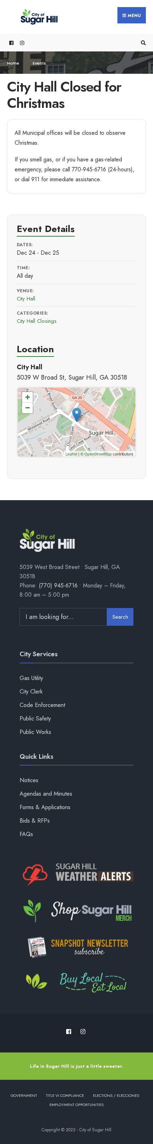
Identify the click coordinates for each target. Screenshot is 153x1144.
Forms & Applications (45, 807)
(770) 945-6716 (58, 585)
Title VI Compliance (65, 1095)
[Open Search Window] (142, 43)
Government (24, 1095)
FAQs (26, 834)
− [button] (27, 407)
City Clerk (31, 691)
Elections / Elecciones (116, 1095)
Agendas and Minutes (46, 794)
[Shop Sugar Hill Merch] (76, 911)
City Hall (26, 299)
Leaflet (71, 454)
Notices (29, 780)
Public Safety (35, 718)
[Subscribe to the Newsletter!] (76, 947)
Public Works (35, 732)
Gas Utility (31, 678)
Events (39, 63)
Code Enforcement (42, 705)
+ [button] (27, 397)
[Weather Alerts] (76, 875)
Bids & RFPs (35, 821)
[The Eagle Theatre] (76, 983)
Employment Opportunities (76, 1104)
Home (13, 63)
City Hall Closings (37, 321)
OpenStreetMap (98, 454)
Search (120, 617)
